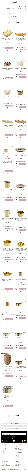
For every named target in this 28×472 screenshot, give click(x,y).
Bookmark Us (4, 464)
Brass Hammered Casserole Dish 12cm (7, 69)
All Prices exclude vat (14, 423)
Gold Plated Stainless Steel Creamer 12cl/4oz (7, 308)
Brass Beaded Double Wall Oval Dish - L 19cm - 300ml (21, 190)
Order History (4, 448)
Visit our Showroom (18, 467)
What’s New (16, 455)
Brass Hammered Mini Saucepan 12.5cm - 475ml (20, 367)
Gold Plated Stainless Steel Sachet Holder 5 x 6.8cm (20, 279)
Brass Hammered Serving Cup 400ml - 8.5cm (7, 219)
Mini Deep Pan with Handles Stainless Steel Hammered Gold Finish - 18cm (7, 279)
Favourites (4, 449)
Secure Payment (17, 464)
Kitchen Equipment (18, 452)
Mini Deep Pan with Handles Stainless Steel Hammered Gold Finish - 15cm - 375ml (21, 249)
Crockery (16, 446)
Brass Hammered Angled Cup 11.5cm (7, 190)
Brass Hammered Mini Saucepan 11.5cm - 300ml (20, 308)
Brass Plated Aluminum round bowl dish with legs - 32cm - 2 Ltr (20, 39)
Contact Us (4, 462)
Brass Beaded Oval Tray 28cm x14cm (21, 126)
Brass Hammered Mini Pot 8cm (20, 97)
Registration (4, 451)
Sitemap (3, 467)
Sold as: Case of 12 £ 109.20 (20, 284)
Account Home (5, 446)
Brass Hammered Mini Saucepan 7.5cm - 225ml (7, 162)
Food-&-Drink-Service (13, 13)
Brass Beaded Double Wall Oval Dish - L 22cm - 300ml (21, 154)
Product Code (7, 46)
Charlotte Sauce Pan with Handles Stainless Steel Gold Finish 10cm (21, 219)
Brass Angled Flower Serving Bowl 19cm (7, 39)
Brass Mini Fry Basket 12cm (7, 96)
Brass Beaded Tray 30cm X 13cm (7, 126)
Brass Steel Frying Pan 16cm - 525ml (21, 338)
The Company (5, 461)
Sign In (3, 452)
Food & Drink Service (18, 449)
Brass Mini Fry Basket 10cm (21, 68)
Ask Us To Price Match (14, 428)
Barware (16, 454)
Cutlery (15, 451)
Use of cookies (17, 465)
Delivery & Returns (18, 462)
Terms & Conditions (6, 465)
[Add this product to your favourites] (7, 50)
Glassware (16, 448)
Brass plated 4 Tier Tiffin (7, 366)
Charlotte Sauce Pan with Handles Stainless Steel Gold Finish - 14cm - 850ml (7, 249)
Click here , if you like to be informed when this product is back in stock (7, 157)
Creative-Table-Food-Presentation (13, 15)
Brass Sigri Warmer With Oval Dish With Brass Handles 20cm (7, 396)
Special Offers (17, 456)
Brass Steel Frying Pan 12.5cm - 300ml (7, 338)
